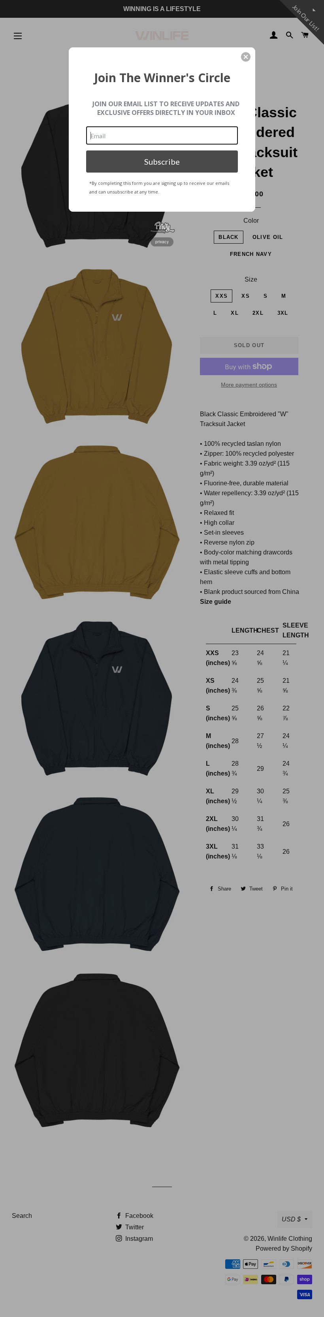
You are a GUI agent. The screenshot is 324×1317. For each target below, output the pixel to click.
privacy (162, 241)
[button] (246, 57)
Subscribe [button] (162, 161)
